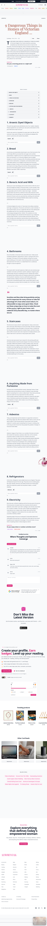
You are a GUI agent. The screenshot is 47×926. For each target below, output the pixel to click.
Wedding (38, 886)
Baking (37, 862)
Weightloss (32, 8)
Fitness (19, 8)
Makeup (11, 8)
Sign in (24, 673)
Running (26, 881)
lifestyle (3, 18)
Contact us (3, 896)
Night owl (15, 66)
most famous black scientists (32, 779)
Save (33, 38)
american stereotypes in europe (31, 781)
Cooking (3, 867)
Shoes (37, 881)
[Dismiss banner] (39, 590)
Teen (36, 8)
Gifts (25, 872)
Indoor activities (10, 529)
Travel (14, 886)
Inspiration (15, 874)
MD (18, 38)
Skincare (3, 884)
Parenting (27, 8)
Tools (14, 889)
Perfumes (15, 881)
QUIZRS (39, 67)
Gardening (15, 872)
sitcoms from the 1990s (22, 776)
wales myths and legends (12, 784)
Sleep (14, 884)
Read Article (12, 762)
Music (14, 879)
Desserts (6, 8)
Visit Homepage (23, 843)
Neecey (9, 38)
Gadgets (15, 8)
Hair (37, 872)
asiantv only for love (36, 784)
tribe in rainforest (10, 776)
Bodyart (14, 864)
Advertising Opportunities (6, 899)
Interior (26, 874)
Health (2, 874)
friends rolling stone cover (14, 781)
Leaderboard (13, 694)
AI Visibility (18, 896)
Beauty (2, 864)
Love (14, 877)
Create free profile (6, 670)
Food (25, 869)
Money (2, 8)
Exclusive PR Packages (21, 899)
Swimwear (38, 884)
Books (39, 8)
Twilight (26, 886)
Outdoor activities (17, 529)
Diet (25, 867)
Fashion (3, 869)
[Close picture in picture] (33, 918)
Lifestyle (3, 877)
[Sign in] (45, 5)
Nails (25, 879)
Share (38, 38)
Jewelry (43, 8)
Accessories (3, 862)
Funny (37, 869)
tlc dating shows (24, 784)
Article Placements (35, 896)
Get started (33, 694)
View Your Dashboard (20, 670)
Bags (23, 8)
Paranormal (38, 879)
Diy (36, 867)
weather (14, 308)
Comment (10, 585)
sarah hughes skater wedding (15, 779)
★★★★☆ (43, 18)
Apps (14, 862)
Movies (2, 879)
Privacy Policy (34, 899)
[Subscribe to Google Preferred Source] (14, 591)
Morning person (10, 66)
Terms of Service (4, 901)
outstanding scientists (36, 776)
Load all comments (11, 544)
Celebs (37, 864)
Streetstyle (26, 884)
